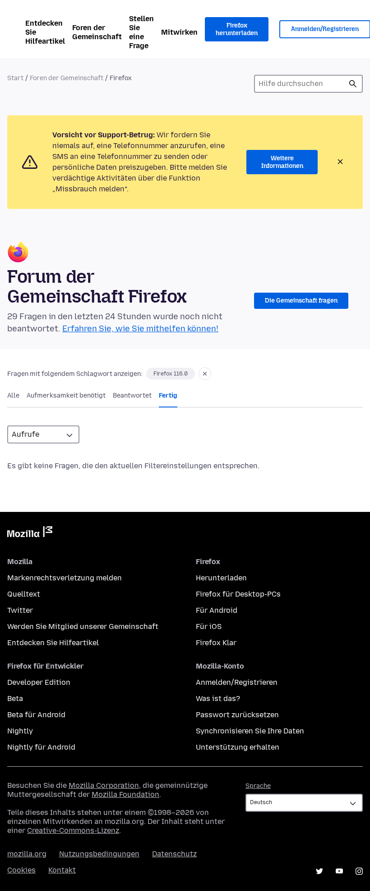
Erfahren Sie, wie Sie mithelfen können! (140, 329)
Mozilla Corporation (104, 785)
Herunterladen (221, 578)
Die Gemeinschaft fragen (301, 300)
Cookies (21, 870)
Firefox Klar (216, 642)
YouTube (339, 871)
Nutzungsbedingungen (99, 854)
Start (15, 78)
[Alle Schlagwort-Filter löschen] (205, 373)
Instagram (359, 871)
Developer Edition (38, 682)
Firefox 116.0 (170, 374)
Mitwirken (179, 32)
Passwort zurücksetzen (237, 714)
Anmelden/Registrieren (237, 682)
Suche (353, 84)
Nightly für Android (41, 747)
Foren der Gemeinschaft (97, 32)
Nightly (20, 731)
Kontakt (62, 870)
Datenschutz (174, 854)
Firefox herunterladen (237, 29)
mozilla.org (26, 854)
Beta (15, 698)
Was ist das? (218, 698)
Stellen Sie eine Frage (141, 32)
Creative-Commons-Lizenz (73, 830)
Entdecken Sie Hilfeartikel (45, 32)
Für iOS (209, 626)
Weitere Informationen (282, 162)
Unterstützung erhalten (237, 747)
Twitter (20, 610)
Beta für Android (36, 714)
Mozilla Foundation (125, 794)
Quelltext (23, 594)
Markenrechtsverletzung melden (64, 578)
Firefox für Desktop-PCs (238, 594)
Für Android (216, 610)
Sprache (258, 786)
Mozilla (29, 533)
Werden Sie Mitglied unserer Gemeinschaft (82, 626)
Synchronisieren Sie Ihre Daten (250, 731)
